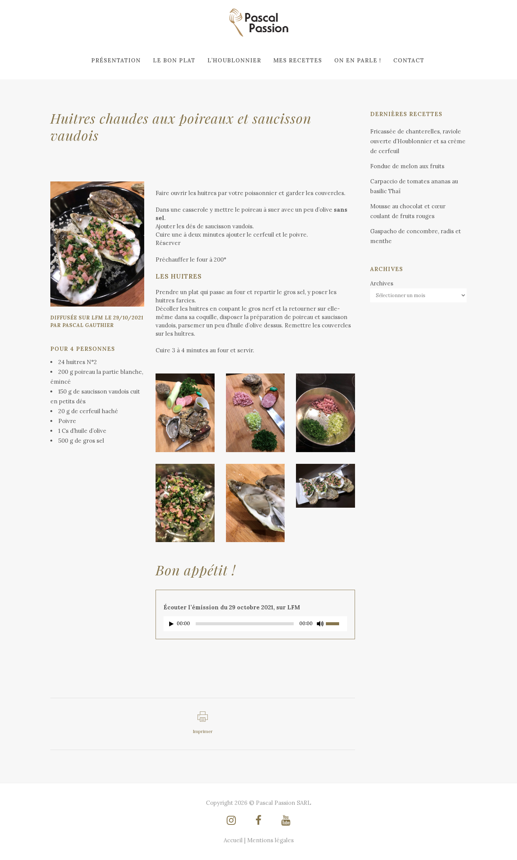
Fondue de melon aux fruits (407, 166)
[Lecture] (171, 623)
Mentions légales (270, 840)
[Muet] (320, 624)
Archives (381, 283)
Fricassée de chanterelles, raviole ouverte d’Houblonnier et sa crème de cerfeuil (418, 141)
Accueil (233, 840)
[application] (255, 625)
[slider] (336, 623)
